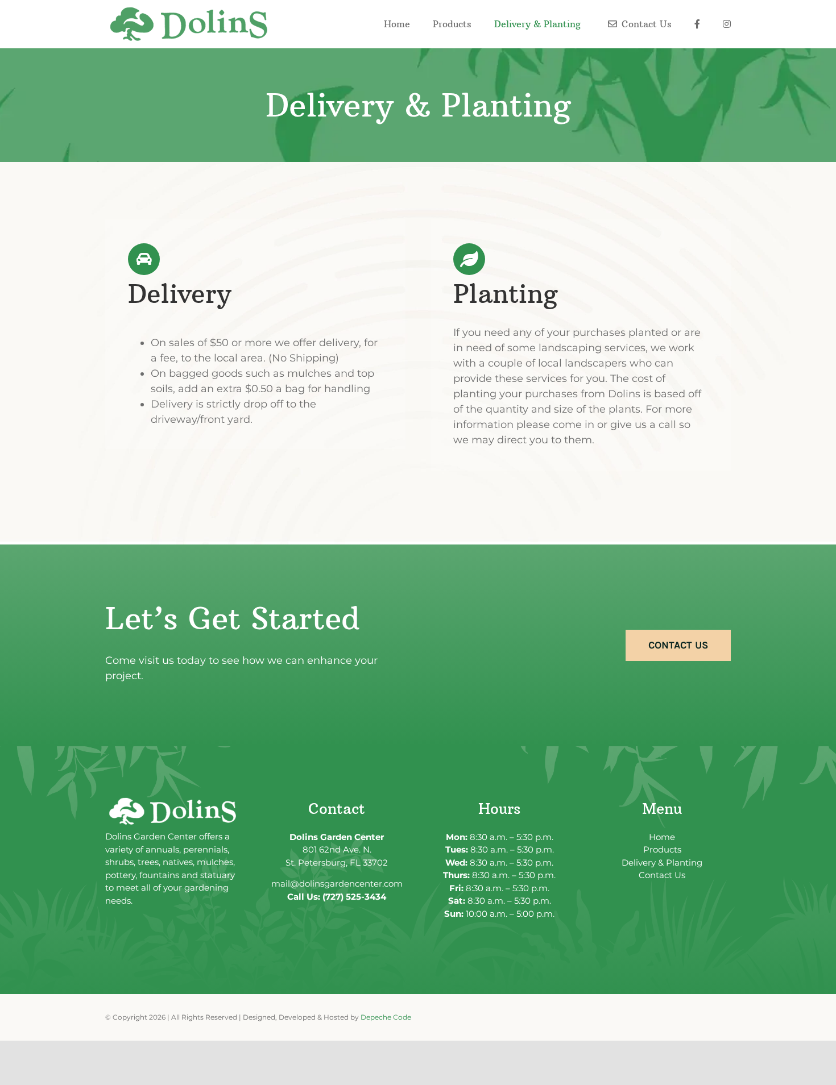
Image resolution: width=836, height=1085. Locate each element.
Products (662, 849)
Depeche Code (386, 1017)
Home (662, 837)
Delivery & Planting (662, 862)
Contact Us (662, 875)
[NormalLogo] (190, 12)
